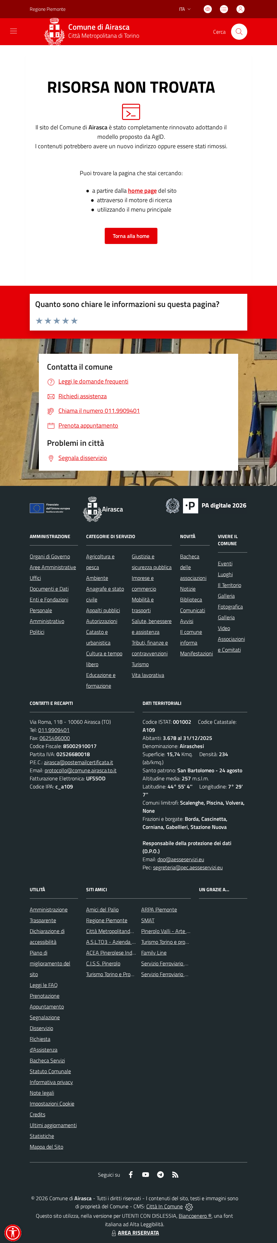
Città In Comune (164, 1206)
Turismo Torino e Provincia (114, 974)
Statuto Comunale (50, 1071)
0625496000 (55, 738)
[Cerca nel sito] (239, 32)
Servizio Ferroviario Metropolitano (178, 963)
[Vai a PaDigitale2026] (206, 505)
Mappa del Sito (46, 1147)
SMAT (147, 920)
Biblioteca (191, 599)
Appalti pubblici (103, 610)
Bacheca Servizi (47, 1060)
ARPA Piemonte (159, 909)
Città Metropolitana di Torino (103, 35)
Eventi (225, 563)
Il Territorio (229, 585)
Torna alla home (131, 236)
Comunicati (192, 610)
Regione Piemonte (48, 8)
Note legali (42, 1093)
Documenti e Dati (49, 589)
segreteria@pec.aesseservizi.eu (188, 867)
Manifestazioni (196, 653)
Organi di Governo (50, 556)
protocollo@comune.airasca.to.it (81, 770)
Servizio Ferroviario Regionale (174, 974)
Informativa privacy (51, 1082)
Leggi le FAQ (44, 985)
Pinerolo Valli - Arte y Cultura (174, 931)
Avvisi (186, 621)
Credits (37, 1114)
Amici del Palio (102, 909)
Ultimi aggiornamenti (53, 1125)
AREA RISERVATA (138, 1233)
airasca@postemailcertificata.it (78, 762)
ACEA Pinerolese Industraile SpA (122, 953)
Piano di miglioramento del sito (50, 963)
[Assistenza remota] (189, 1206)
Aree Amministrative (53, 567)
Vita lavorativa (148, 675)
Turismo (140, 664)
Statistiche (42, 1136)
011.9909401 (54, 730)
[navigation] (13, 31)
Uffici (35, 578)
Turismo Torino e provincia (169, 942)
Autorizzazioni (101, 621)
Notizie (188, 589)
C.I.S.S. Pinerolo (103, 963)
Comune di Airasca (99, 27)
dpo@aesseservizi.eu (180, 859)
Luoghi (225, 574)
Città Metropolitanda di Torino (119, 931)
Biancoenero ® (195, 1216)
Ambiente (97, 578)
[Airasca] (54, 31)
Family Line (154, 953)
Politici (37, 632)
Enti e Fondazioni (49, 599)
